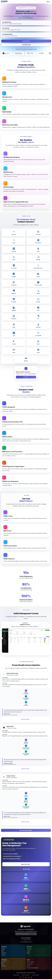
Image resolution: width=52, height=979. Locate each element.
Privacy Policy (16, 975)
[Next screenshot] (50, 638)
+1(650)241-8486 (27, 939)
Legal (28, 959)
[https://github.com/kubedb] (21, 977)
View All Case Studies (26, 830)
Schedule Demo (26, 44)
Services (29, 946)
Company (4, 959)
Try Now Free (26, 41)
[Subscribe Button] (35, 933)
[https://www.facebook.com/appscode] (29, 977)
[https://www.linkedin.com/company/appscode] (26, 977)
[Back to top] (49, 974)
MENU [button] (48, 1)
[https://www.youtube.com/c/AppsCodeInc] (31, 977)
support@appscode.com (26, 941)
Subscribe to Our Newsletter (26, 929)
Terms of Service (26, 975)
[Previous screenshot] (1, 638)
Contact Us (25, 377)
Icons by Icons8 (35, 975)
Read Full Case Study (25, 719)
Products (4, 946)
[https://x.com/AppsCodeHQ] (23, 977)
